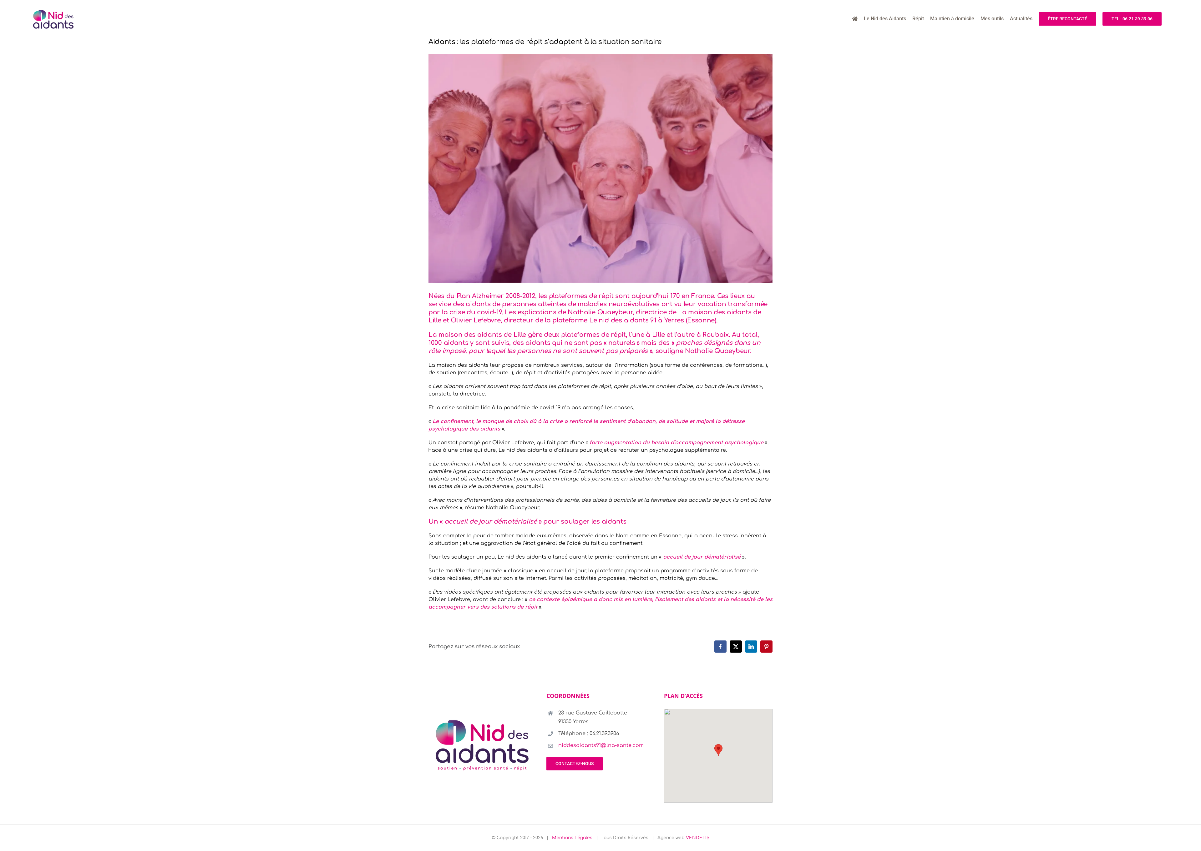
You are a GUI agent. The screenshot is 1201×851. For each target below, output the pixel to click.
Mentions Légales (572, 837)
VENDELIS (697, 837)
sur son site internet (519, 578)
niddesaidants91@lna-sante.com (601, 745)
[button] (718, 750)
